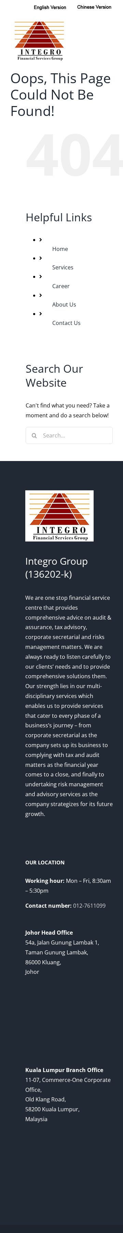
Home (60, 249)
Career (61, 286)
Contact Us (66, 323)
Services (62, 267)
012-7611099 (89, 905)
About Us (64, 304)
